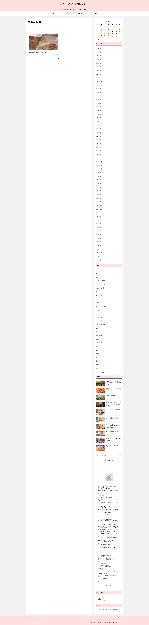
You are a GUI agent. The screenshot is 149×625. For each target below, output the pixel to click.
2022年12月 (99, 205)
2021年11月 (99, 253)
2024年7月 (98, 136)
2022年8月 (98, 220)
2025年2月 (98, 114)
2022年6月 (98, 227)
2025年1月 (98, 118)
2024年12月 (99, 121)
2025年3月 (98, 110)
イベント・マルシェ (101, 280)
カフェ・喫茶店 (100, 288)
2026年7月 (98, 52)
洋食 (97, 368)
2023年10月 (99, 169)
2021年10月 (99, 256)
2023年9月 (98, 172)
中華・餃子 (99, 335)
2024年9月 (98, 128)
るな (108, 483)
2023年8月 (98, 176)
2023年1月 (98, 201)
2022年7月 (98, 223)
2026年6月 (98, 56)
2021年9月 (98, 260)
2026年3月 (98, 66)
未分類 (97, 361)
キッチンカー (99, 295)
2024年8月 (98, 132)
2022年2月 (98, 242)
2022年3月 (98, 238)
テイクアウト (99, 310)
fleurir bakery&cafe (100, 269)
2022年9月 (98, 216)
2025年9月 (98, 88)
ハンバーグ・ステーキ (102, 321)
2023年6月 (98, 183)
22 (108, 33)
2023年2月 (98, 198)
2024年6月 (98, 139)
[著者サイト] (106, 585)
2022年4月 (98, 234)
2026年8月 (98, 48)
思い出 (97, 357)
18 (119, 31)
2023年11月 (99, 165)
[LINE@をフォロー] (111, 585)
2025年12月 (99, 77)
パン (97, 313)
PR (97, 273)
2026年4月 (98, 63)
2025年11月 (99, 81)
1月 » (101, 39)
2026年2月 (98, 70)
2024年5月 (98, 143)
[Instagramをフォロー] (109, 585)
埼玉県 (97, 346)
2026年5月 (98, 59)
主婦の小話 (99, 339)
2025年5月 (98, 103)
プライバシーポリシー (116, 620)
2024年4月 (98, 147)
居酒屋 (97, 353)
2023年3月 (98, 194)
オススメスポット (100, 284)
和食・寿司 (99, 342)
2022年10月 (99, 212)
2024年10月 (99, 125)
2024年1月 (98, 158)
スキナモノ (99, 302)
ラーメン (98, 331)
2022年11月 (99, 209)
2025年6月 (98, 99)
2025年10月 (99, 85)
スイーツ (98, 299)
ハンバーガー (99, 317)
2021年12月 (99, 249)
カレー (97, 291)
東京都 (97, 364)
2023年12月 (99, 161)
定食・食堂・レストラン (102, 350)
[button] (120, 455)
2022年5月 (98, 231)
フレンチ (98, 328)
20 (101, 33)
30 (112, 36)
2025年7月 (98, 96)
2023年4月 (98, 191)
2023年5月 (98, 187)
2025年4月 (98, 107)
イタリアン (99, 277)
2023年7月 (98, 180)
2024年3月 (98, 150)
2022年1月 (98, 245)
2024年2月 (98, 154)
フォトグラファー (100, 324)
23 (112, 33)
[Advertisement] (59, 28)
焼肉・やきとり (100, 372)
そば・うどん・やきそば (102, 306)
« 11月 (97, 39)
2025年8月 (98, 92)
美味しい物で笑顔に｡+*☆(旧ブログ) (108, 609)
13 (101, 31)
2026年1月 (98, 74)
